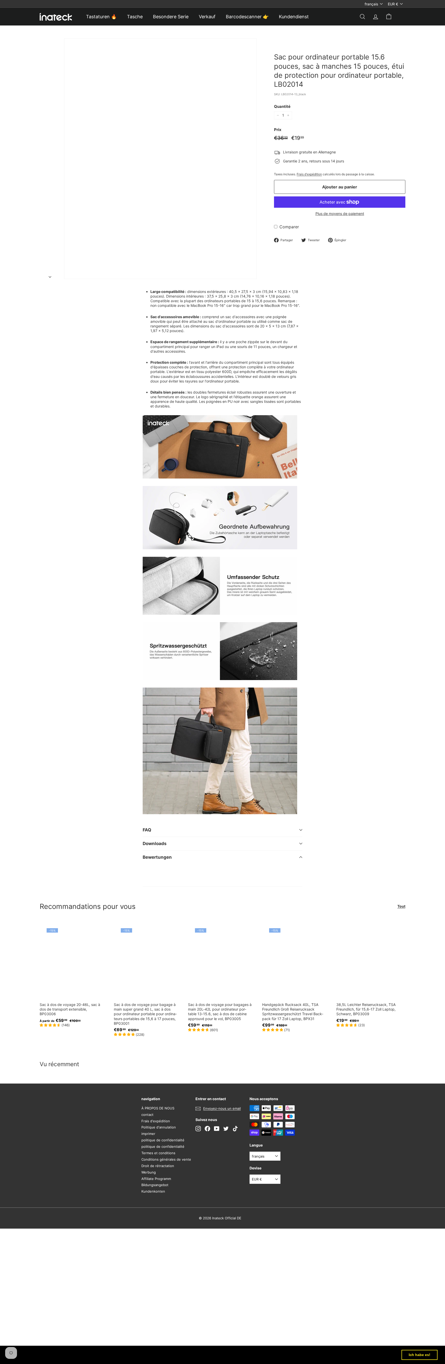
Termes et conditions (158, 1153)
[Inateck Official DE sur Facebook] (207, 1128)
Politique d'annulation (158, 1127)
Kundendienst (294, 16)
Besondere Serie (171, 16)
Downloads (155, 843)
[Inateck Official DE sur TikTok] (235, 1128)
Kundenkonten (153, 1191)
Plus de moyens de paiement (339, 213)
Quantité (282, 106)
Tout (401, 906)
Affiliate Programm (156, 1179)
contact (147, 1115)
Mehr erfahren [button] (214, 1354)
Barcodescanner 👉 (247, 16)
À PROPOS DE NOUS (157, 1108)
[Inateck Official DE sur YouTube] (216, 1128)
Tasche (135, 16)
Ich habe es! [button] (419, 1355)
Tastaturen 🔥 (101, 16)
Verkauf (207, 16)
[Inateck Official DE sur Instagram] (198, 1128)
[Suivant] (50, 275)
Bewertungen (157, 857)
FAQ (147, 829)
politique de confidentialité (162, 1140)
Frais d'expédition (309, 174)
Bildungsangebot (154, 1185)
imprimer (148, 1134)
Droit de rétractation (157, 1166)
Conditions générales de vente (166, 1159)
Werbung (148, 1172)
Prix (277, 129)
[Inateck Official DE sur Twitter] (226, 1128)
